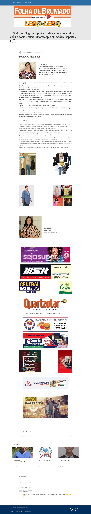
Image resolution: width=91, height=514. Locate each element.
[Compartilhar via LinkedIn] (27, 431)
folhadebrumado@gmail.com (21, 507)
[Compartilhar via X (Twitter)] (23, 431)
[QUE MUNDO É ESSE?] (45, 452)
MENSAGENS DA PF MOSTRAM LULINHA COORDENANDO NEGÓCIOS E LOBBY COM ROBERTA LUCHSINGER (22, 461)
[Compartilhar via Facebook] (20, 431)
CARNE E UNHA (65, 460)
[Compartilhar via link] (30, 431)
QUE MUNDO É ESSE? (44, 460)
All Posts (14, 42)
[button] (77, 42)
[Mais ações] (71, 52)
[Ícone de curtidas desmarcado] (23, 499)
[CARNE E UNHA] (68, 452)
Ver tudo (77, 444)
